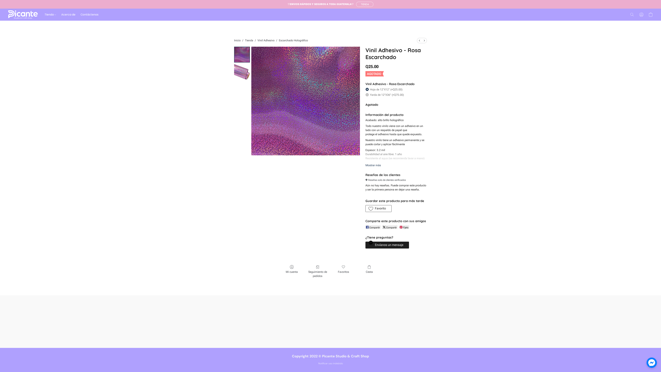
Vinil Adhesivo (266, 40)
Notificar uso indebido (330, 363)
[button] (364, 4)
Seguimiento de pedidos (317, 274)
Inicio (237, 40)
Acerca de (68, 15)
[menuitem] (419, 40)
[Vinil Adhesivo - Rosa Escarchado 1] (242, 72)
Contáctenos (89, 15)
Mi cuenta (292, 271)
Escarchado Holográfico (293, 40)
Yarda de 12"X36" (387, 94)
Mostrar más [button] (373, 165)
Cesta (369, 271)
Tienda (49, 15)
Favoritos (343, 271)
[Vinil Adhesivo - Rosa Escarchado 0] (242, 55)
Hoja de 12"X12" (386, 89)
